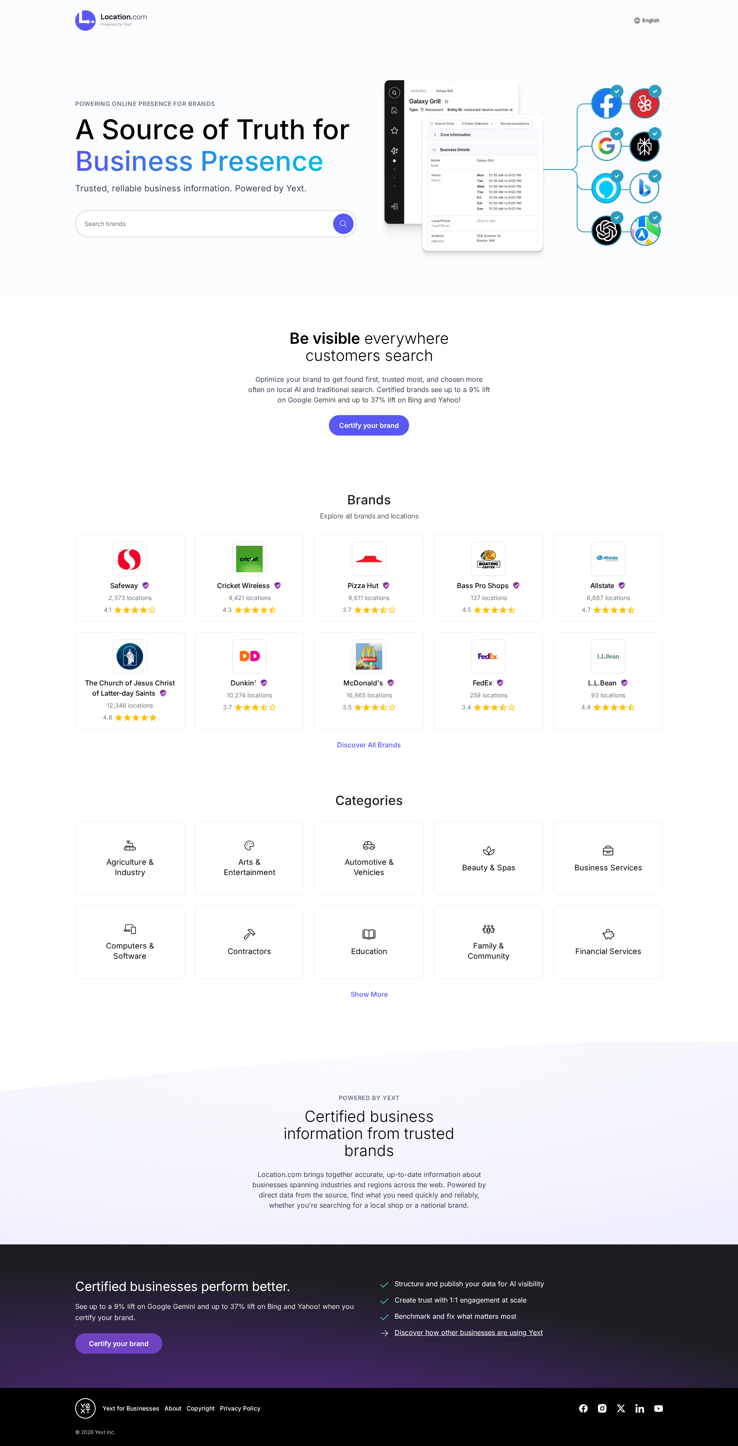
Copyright (201, 1408)
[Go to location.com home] (111, 20)
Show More (369, 994)
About (173, 1408)
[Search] (343, 224)
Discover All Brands (369, 745)
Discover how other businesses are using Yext (469, 1332)
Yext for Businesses (130, 1408)
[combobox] (216, 223)
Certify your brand (369, 425)
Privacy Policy (240, 1408)
